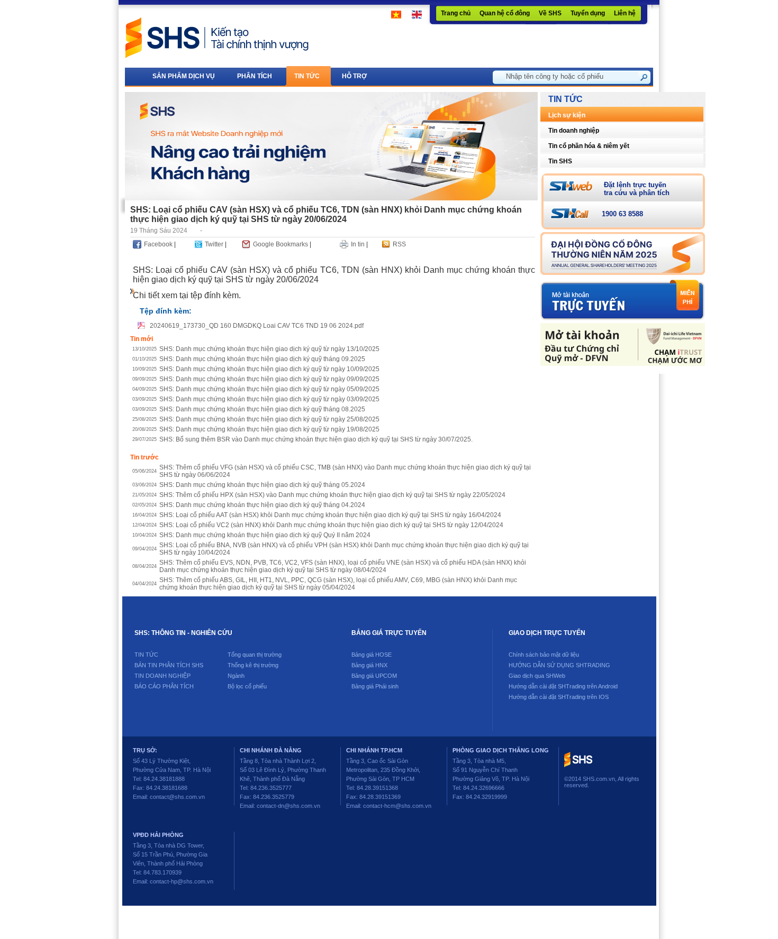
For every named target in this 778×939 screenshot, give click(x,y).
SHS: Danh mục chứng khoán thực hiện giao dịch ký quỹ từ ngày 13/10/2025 (269, 349)
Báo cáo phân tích (164, 686)
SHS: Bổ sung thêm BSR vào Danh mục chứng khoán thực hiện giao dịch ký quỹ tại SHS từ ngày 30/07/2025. (316, 439)
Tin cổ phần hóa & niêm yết (588, 146)
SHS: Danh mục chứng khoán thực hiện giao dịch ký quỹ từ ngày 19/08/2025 (269, 429)
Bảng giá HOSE (371, 654)
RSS (399, 244)
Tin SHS (560, 161)
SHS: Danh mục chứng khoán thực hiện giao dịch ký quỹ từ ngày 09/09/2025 (269, 379)
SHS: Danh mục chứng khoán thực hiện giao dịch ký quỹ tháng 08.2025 (262, 409)
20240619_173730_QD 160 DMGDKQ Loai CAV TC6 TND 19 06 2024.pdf (257, 325)
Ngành (236, 676)
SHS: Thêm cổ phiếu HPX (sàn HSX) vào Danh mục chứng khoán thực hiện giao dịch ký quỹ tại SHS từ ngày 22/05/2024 (332, 495)
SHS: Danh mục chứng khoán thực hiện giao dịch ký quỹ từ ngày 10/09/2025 (269, 369)
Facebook (158, 244)
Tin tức (146, 654)
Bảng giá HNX (369, 665)
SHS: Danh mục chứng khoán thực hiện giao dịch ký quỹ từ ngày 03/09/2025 (269, 399)
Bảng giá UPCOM (374, 676)
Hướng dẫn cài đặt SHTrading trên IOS (559, 697)
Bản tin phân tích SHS (168, 665)
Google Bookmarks (280, 244)
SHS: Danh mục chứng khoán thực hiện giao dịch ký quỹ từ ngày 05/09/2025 (269, 389)
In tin (358, 244)
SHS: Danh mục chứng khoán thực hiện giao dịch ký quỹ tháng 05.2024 (262, 485)
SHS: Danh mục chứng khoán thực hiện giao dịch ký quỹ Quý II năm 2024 (264, 535)
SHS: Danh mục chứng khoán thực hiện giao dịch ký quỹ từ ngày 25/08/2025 (269, 419)
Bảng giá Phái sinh (375, 686)
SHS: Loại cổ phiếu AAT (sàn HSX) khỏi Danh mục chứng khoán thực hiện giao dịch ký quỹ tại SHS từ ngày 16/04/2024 (330, 515)
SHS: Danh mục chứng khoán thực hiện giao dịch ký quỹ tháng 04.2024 (262, 505)
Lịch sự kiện (566, 115)
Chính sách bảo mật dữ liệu (544, 654)
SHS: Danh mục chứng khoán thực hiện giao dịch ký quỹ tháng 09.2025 (262, 359)
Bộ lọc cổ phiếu (247, 686)
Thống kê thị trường (253, 665)
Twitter (214, 244)
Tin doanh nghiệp (573, 130)
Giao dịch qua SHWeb (537, 676)
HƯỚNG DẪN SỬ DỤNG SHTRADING (559, 665)
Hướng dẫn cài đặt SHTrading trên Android (563, 686)
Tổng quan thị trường (255, 654)
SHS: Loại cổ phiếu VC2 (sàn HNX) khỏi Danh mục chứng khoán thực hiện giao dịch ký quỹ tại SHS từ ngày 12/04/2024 (331, 525)
